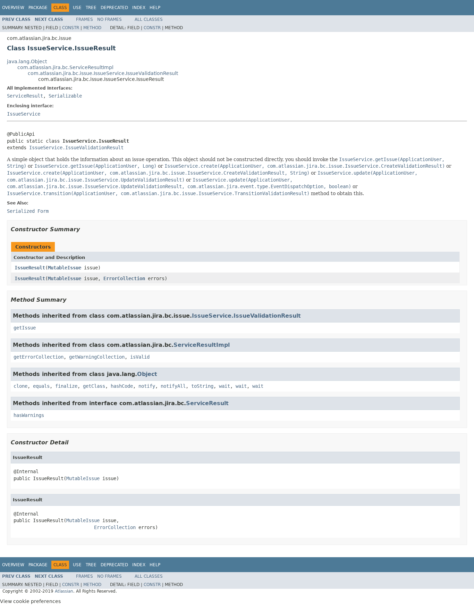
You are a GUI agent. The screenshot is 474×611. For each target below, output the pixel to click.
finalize (66, 386)
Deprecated (114, 7)
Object (147, 374)
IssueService (23, 114)
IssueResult (30, 267)
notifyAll (173, 386)
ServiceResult (25, 96)
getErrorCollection (39, 357)
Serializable (65, 96)
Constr (70, 27)
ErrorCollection (124, 278)
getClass (94, 386)
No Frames (109, 19)
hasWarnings (29, 415)
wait (224, 386)
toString (202, 386)
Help (155, 7)
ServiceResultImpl (201, 345)
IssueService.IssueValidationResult (76, 147)
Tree (91, 7)
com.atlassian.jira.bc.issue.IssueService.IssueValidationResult (103, 73)
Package (38, 7)
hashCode (122, 386)
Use (77, 7)
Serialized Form (28, 211)
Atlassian (64, 591)
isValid (140, 357)
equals (41, 386)
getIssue (25, 327)
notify (146, 386)
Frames (84, 19)
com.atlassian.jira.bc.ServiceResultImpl (65, 67)
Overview (13, 7)
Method (92, 27)
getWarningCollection (97, 357)
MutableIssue (64, 267)
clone (20, 386)
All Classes (149, 19)
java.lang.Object (27, 61)
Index (138, 7)
